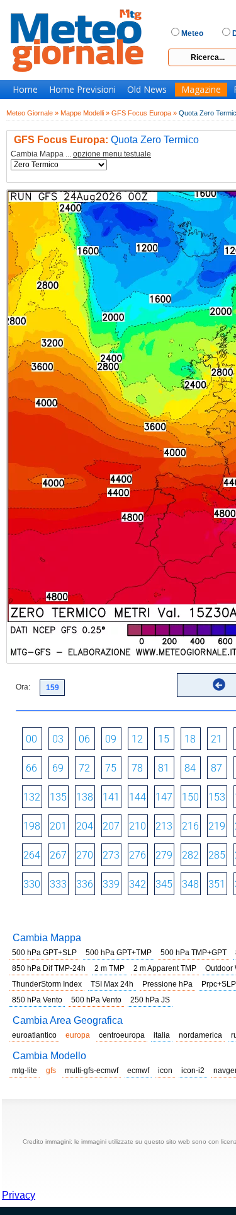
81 (163, 768)
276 (137, 855)
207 (111, 826)
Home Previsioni (82, 89)
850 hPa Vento (37, 999)
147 (163, 797)
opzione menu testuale (112, 154)
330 (31, 884)
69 (58, 768)
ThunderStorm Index (47, 984)
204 (84, 826)
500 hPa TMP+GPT (193, 952)
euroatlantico (34, 1035)
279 (163, 855)
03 (58, 739)
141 (111, 797)
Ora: (23, 687)
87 (216, 768)
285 (216, 855)
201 (58, 826)
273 (111, 855)
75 (110, 768)
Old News (147, 89)
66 (31, 768)
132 (31, 797)
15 (163, 739)
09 (110, 739)
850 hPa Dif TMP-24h (49, 968)
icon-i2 (193, 1070)
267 (58, 855)
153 (216, 797)
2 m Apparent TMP (164, 968)
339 (111, 884)
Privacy (18, 1195)
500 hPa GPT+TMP (119, 952)
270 (84, 855)
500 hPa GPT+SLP (44, 952)
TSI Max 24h (112, 984)
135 (58, 797)
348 (190, 884)
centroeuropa (122, 1035)
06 (84, 739)
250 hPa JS (150, 999)
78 (137, 768)
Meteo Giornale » (32, 113)
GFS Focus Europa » (144, 113)
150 (190, 797)
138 (84, 797)
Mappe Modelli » (85, 113)
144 (137, 797)
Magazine (201, 89)
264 (31, 855)
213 (163, 826)
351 (216, 884)
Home (25, 89)
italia (162, 1035)
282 (190, 855)
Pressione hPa (167, 984)
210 (137, 826)
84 (190, 768)
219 (216, 826)
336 (84, 884)
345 (163, 884)
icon (165, 1070)
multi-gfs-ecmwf (91, 1070)
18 (190, 739)
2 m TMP (109, 968)
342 (137, 884)
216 (190, 826)
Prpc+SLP (218, 984)
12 (137, 739)
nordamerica (200, 1035)
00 (31, 739)
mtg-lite (24, 1070)
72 (84, 768)
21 (216, 739)
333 (58, 884)
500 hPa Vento (96, 999)
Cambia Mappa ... (81, 154)
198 (31, 826)
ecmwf (138, 1070)
